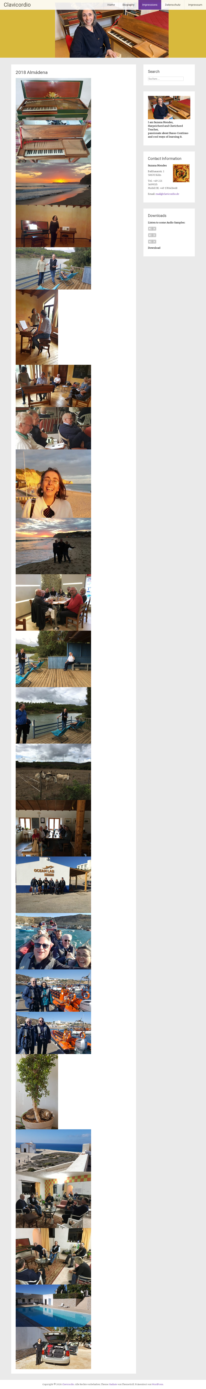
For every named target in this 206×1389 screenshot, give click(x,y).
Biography (129, 4)
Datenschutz (173, 4)
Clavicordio (17, 5)
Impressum (195, 4)
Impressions (149, 4)
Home (111, 4)
